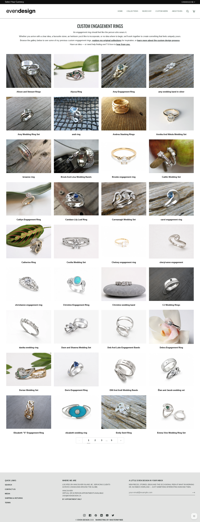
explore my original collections (106, 40)
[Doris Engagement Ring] (76, 369)
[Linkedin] (101, 515)
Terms (8, 503)
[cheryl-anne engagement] (171, 241)
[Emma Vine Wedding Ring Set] (171, 412)
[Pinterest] (96, 515)
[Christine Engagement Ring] (76, 284)
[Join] (191, 492)
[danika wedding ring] (28, 326)
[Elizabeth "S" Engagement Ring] (28, 412)
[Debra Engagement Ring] (171, 326)
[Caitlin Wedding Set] (171, 156)
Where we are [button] (69, 481)
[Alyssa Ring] (76, 71)
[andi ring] (76, 113)
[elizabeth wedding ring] (76, 412)
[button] (132, 11)
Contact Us (10, 489)
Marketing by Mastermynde (109, 520)
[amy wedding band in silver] (171, 71)
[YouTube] (107, 515)
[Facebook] (90, 515)
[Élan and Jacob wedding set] (171, 369)
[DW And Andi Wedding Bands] (123, 369)
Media (7, 494)
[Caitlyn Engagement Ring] (28, 199)
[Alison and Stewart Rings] (28, 71)
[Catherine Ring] (28, 241)
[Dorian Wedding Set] (28, 369)
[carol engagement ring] (171, 199)
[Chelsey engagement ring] (123, 241)
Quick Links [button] (10, 481)
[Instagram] (84, 515)
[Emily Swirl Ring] (123, 412)
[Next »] (121, 440)
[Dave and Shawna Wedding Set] (76, 326)
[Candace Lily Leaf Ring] (76, 199)
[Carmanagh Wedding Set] (123, 199)
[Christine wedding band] (123, 284)
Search (8, 485)
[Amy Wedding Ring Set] (28, 113)
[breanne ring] (28, 156)
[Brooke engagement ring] (123, 156)
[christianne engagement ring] (28, 284)
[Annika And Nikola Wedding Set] (171, 113)
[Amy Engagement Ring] (123, 71)
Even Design (83, 520)
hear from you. (123, 44)
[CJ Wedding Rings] (171, 284)
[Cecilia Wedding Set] (76, 241)
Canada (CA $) (187, 2)
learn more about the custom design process (158, 40)
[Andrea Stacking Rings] (123, 113)
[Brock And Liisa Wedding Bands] (76, 156)
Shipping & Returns (14, 498)
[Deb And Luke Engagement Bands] (123, 326)
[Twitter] (113, 515)
